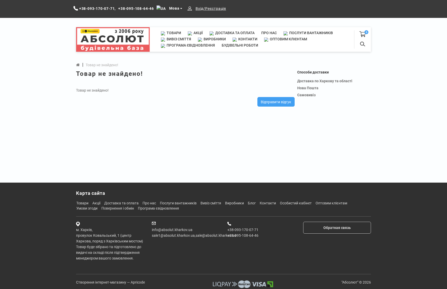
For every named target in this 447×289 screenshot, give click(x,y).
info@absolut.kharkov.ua (172, 230)
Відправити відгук (276, 102)
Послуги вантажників (310, 33)
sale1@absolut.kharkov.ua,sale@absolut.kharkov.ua (194, 235)
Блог (252, 203)
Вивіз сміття (178, 39)
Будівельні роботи (240, 45)
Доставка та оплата (234, 33)
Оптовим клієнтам (288, 39)
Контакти (247, 39)
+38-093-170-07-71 (242, 230)
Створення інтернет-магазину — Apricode (110, 282)
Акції (198, 33)
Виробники (214, 39)
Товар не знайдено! (102, 65)
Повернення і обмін (117, 208)
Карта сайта (90, 193)
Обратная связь (337, 228)
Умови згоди (87, 208)
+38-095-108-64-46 (242, 235)
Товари (173, 33)
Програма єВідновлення (190, 45)
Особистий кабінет (296, 203)
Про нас (269, 33)
